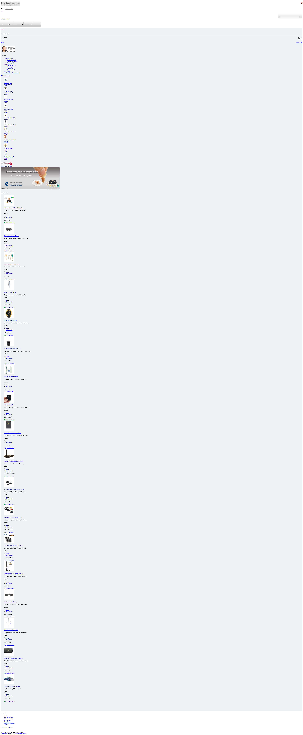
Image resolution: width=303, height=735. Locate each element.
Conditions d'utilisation (9, 723)
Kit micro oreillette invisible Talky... (13, 348)
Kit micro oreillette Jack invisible (12, 264)
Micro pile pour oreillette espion (8, 84)
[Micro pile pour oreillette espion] (5, 81)
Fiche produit (9, 217)
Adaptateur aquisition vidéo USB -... (13, 517)
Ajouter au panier (9, 222)
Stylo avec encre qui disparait (11, 630)
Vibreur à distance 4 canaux (11, 376)
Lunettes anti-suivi (11, 65)
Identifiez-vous (6, 18)
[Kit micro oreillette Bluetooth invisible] (5, 89)
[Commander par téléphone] (8, 52)
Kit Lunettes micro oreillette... (11, 236)
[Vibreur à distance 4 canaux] (5, 155)
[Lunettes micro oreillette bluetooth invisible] (5, 106)
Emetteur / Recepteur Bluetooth (11, 72)
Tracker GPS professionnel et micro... (13, 658)
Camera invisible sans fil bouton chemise (14, 489)
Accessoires (7, 71)
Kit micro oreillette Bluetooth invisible (8, 93)
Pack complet (10, 62)
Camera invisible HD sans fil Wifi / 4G (13, 545)
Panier (2, 28)
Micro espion (10, 67)
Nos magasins (7, 720)
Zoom (7, 216)
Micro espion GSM (8, 404)
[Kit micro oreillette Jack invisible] (5, 130)
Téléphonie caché (8, 58)
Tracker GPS (10, 68)
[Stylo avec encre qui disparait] (5, 98)
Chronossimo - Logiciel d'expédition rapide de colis (13, 733)
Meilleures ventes (5, 75)
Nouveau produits (8, 717)
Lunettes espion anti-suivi (10, 601)
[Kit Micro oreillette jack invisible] (5, 138)
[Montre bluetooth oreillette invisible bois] (5, 146)
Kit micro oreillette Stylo (10, 292)
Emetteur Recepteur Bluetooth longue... (14, 461)
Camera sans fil (11, 70)
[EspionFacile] (10, 4)
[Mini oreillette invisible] (5, 116)
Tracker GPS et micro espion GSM (12, 433)
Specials (6, 716)
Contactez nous (7, 721)
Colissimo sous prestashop (6, 727)
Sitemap (6, 724)
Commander (299, 42)
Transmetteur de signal (12, 61)
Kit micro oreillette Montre (10, 320)
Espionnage (7, 64)
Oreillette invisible (11, 60)
